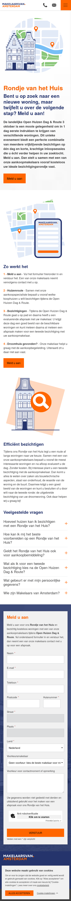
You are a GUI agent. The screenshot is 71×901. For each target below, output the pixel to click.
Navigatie (66, 5)
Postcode (13, 697)
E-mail (11, 668)
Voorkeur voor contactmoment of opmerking (31, 771)
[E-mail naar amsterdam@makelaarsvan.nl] (54, 5)
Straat (11, 711)
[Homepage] (17, 5)
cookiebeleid (43, 885)
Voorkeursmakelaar (17, 756)
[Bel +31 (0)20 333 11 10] (45, 5)
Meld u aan (14, 178)
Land (10, 741)
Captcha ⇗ (53, 820)
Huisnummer (51, 697)
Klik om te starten (39, 817)
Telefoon (12, 682)
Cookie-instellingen (46, 893)
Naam (11, 653)
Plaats (11, 726)
